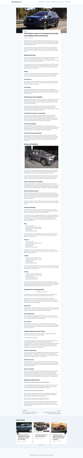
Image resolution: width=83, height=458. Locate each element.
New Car (25, 31)
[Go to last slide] (17, 433)
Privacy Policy (68, 1)
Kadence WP (51, 455)
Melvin (37, 438)
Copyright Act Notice (56, 1)
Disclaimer (63, 1)
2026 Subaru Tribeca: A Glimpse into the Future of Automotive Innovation (30, 412)
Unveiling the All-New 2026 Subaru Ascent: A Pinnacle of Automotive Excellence (52, 412)
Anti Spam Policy (41, 1)
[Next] (65, 433)
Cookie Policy (48, 1)
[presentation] (24, 427)
